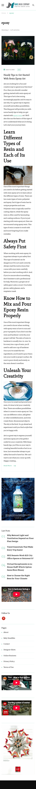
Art (19, 70)
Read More (8, 466)
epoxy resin (17, 115)
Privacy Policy (9, 661)
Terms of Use (9, 667)
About (6, 632)
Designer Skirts (10, 650)
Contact (7, 644)
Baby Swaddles (9, 638)
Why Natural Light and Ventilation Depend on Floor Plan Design (20, 538)
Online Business (10, 656)
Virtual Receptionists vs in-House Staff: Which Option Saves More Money (20, 567)
